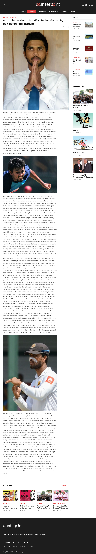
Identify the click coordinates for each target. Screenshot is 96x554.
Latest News (31, 11)
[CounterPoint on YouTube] (92, 5)
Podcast (73, 11)
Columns (63, 11)
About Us (14, 546)
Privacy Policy (23, 546)
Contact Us (31, 546)
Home (22, 11)
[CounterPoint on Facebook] (83, 5)
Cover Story (42, 11)
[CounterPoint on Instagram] (86, 5)
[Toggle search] (4, 4)
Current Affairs (53, 11)
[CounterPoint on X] (89, 5)
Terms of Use (6, 546)
